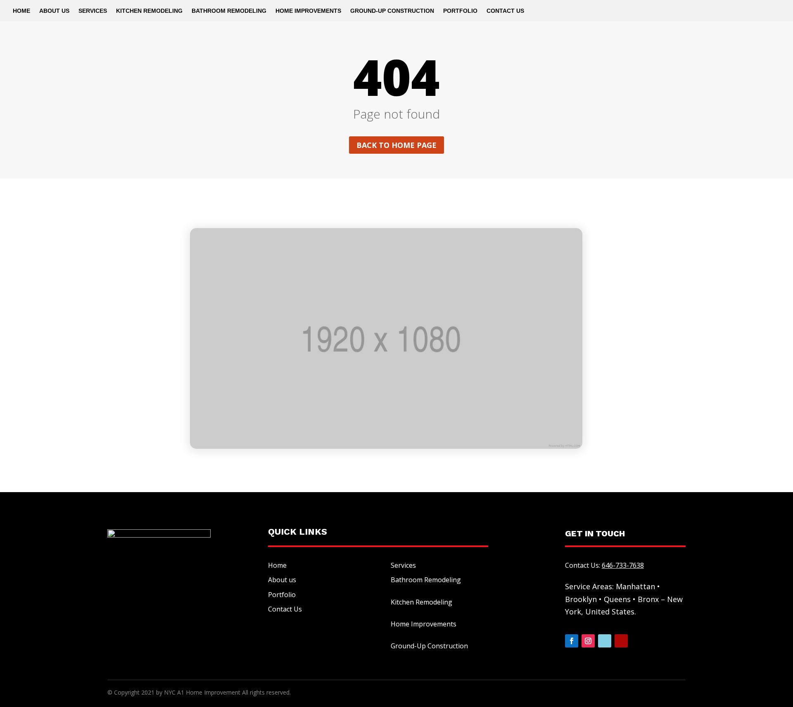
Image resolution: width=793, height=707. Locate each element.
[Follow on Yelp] (621, 640)
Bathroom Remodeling (229, 11)
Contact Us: (604, 565)
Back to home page (396, 145)
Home (21, 11)
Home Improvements (308, 11)
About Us (54, 11)
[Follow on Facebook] (571, 640)
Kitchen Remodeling (149, 11)
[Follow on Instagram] (588, 640)
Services (92, 11)
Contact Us (505, 11)
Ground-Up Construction (392, 11)
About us (282, 579)
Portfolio (460, 11)
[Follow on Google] (604, 640)
